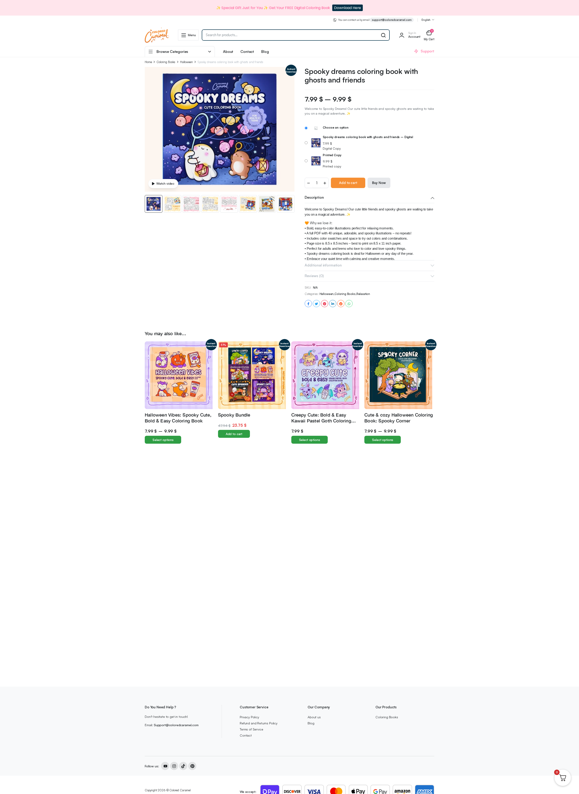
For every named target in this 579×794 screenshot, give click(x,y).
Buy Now (379, 183)
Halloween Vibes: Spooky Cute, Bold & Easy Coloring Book (178, 417)
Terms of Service (251, 729)
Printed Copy (332, 155)
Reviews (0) (314, 275)
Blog (265, 51)
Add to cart (348, 183)
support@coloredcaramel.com (392, 19)
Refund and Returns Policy (259, 723)
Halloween (186, 62)
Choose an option (335, 127)
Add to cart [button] (234, 434)
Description (314, 197)
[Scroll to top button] (568, 783)
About (228, 51)
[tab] (369, 198)
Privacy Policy (249, 717)
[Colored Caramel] (157, 35)
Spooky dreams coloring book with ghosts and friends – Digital (368, 137)
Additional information (323, 265)
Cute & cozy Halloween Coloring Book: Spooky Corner (398, 417)
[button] (429, 35)
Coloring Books (166, 62)
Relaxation (363, 293)
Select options (162, 440)
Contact (247, 51)
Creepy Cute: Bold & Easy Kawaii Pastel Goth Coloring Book (321, 420)
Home (148, 62)
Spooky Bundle (234, 414)
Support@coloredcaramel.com (176, 725)
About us (314, 717)
